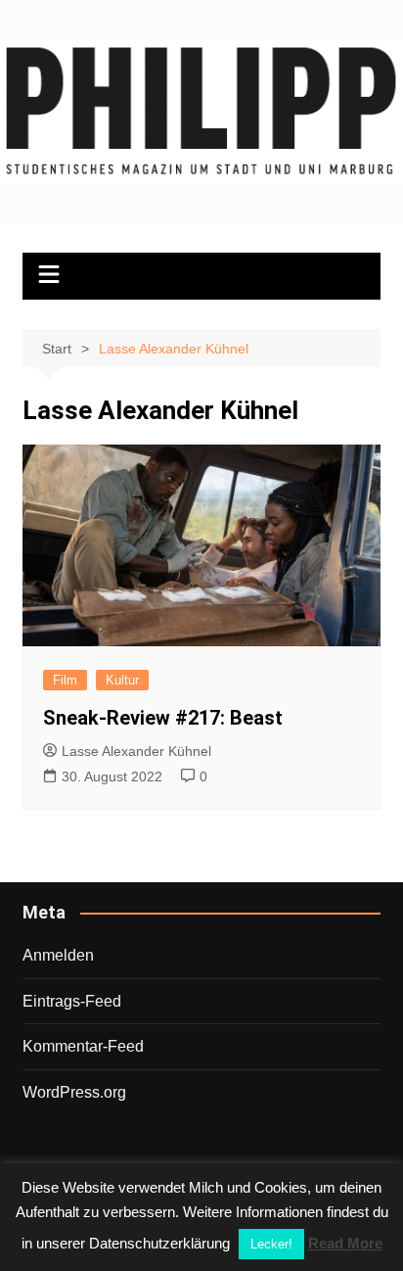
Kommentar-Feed (83, 1046)
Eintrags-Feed (71, 1001)
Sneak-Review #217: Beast (163, 718)
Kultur (122, 680)
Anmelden (58, 955)
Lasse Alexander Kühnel (136, 751)
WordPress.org (74, 1092)
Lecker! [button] (271, 1244)
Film (65, 680)
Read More (345, 1243)
